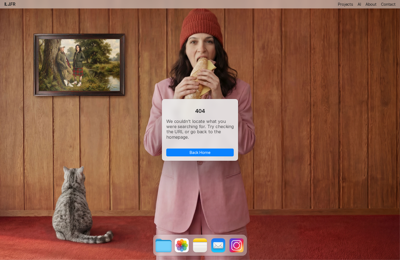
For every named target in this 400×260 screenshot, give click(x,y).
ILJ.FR (9, 4)
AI (359, 4)
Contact (388, 4)
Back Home (200, 152)
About (371, 4)
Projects (345, 4)
